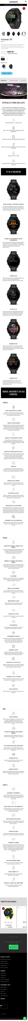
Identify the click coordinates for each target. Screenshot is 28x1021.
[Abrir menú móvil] (1, 2)
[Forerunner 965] (8, 914)
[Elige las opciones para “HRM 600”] (25, 919)
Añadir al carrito (7, 73)
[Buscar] (4, 2)
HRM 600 (24, 922)
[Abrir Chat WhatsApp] (25, 1018)
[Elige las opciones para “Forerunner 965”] (8, 919)
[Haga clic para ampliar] (3, 28)
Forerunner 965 (8, 925)
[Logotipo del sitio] (13, 1)
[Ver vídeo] (3, 25)
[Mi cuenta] (23, 2)
